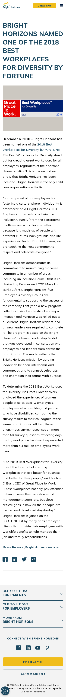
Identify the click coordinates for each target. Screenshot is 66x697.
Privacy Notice (24, 688)
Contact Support (33, 674)
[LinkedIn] (28, 648)
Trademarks (39, 691)
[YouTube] (37, 648)
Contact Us (44, 5)
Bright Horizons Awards (42, 547)
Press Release (13, 547)
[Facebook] (18, 648)
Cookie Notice (40, 688)
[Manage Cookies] (5, 690)
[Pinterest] (47, 648)
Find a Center (33, 661)
